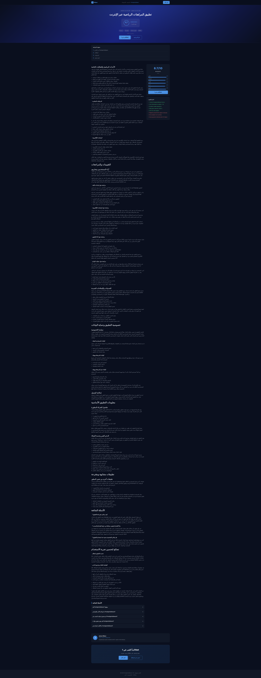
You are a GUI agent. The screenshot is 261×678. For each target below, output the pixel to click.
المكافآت (96, 52)
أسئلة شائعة (97, 58)
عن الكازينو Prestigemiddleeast (101, 50)
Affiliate (134, 675)
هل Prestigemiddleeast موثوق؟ (100, 607)
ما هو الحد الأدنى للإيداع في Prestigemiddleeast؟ (104, 611)
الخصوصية (129, 675)
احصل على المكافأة (135, 657)
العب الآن (166, 2)
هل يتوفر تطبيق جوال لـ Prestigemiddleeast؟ (103, 621)
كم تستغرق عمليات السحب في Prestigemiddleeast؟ (105, 616)
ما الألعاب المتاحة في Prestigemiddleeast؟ (103, 626)
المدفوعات (97, 55)
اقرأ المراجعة (137, 37)
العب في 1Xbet (125, 37)
